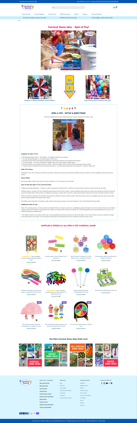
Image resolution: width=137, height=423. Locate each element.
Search (81, 400)
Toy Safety (82, 398)
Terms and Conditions (85, 395)
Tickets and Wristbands (45, 407)
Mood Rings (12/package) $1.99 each (106, 290)
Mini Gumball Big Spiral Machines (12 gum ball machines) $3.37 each (56, 325)
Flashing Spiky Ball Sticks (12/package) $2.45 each (81, 291)
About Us (62, 385)
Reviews (82, 405)
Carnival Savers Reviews (66, 398)
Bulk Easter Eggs (44, 386)
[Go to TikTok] (109, 383)
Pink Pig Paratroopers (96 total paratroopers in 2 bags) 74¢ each (31, 325)
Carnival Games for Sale (45, 394)
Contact (76, 14)
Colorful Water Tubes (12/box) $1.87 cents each (56, 257)
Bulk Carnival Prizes (44, 383)
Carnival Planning (96, 14)
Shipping (82, 383)
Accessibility (63, 388)
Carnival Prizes (26, 14)
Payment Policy (84, 390)
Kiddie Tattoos (43, 399)
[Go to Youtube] (107, 383)
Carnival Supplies (39, 14)
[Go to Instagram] (104, 383)
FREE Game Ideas (65, 14)
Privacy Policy (83, 393)
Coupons (84, 14)
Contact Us (62, 393)
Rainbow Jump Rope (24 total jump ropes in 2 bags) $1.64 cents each (31, 291)
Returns (82, 388)
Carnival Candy (43, 388)
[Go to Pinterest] (111, 383)
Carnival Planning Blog (65, 390)
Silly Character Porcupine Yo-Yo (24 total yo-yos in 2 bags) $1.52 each (81, 257)
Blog (61, 383)
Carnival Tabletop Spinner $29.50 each (31, 259)
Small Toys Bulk (44, 402)
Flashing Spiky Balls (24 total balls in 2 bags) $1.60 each (106, 257)
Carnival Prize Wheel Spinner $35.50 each (81, 325)
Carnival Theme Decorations (47, 396)
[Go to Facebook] (102, 383)
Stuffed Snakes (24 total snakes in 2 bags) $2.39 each (56, 293)
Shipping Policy (84, 385)
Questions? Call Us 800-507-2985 (28, 1)
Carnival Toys (52, 14)
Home (19, 20)
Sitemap (82, 403)
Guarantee (62, 395)
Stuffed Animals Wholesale (46, 404)
